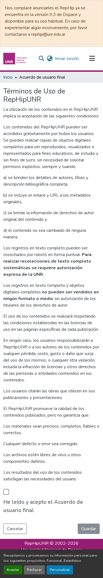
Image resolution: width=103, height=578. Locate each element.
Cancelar (15, 529)
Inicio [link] (8, 77)
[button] (15, 58)
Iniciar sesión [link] (67, 59)
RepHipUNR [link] (36, 543)
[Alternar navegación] (92, 58)
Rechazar (34, 569)
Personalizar (60, 569)
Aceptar (13, 569)
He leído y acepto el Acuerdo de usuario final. (43, 506)
